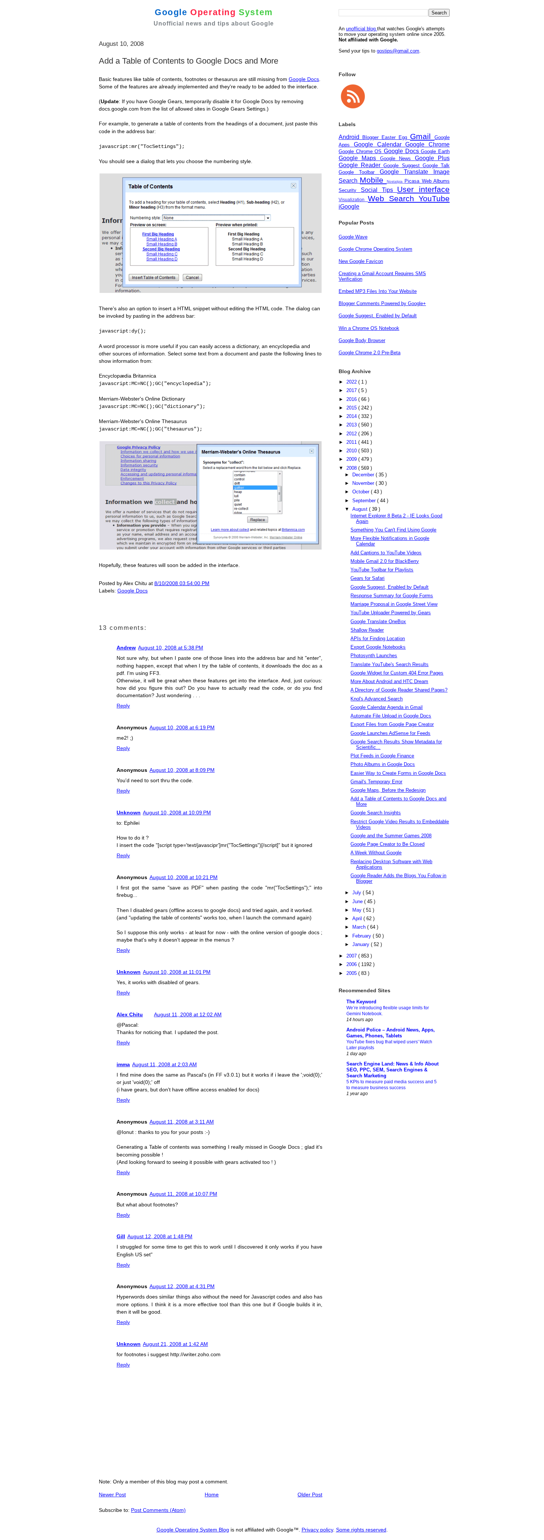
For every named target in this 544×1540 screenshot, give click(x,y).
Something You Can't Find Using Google (393, 530)
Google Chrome (427, 144)
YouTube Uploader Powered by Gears (390, 612)
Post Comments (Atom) (158, 1510)
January (361, 944)
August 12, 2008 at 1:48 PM (159, 1236)
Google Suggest (402, 165)
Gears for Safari (367, 578)
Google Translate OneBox (378, 621)
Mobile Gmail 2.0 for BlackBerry (384, 561)
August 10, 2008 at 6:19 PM (182, 727)
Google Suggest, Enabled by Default (378, 315)
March (359, 927)
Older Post (310, 1494)
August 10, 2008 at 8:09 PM (182, 770)
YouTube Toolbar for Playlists (381, 570)
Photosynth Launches (373, 655)
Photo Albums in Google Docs (382, 764)
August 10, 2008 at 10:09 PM (177, 812)
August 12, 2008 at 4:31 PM (182, 1286)
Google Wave (353, 237)
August (360, 509)
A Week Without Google (376, 852)
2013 (352, 425)
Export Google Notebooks (378, 647)
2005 (352, 973)
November (364, 483)
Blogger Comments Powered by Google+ (382, 303)
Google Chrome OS (361, 151)
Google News (397, 158)
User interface (423, 189)
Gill (121, 1236)
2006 (352, 964)
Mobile (373, 180)
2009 (352, 459)
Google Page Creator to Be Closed (387, 844)
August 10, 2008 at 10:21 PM (184, 877)
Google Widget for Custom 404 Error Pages (396, 673)
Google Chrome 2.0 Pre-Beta (369, 352)
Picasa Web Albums (427, 181)
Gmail (422, 136)
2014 (352, 416)
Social (371, 190)
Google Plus (432, 158)
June (358, 901)
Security (350, 190)
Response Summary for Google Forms (391, 595)
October (361, 491)
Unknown (129, 812)
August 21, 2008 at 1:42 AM (175, 1344)
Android (350, 137)
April (357, 918)
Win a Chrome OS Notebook (369, 328)
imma (123, 1064)
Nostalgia (395, 181)
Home (212, 1494)
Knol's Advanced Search (376, 699)
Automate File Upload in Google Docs (390, 716)
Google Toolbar (359, 172)
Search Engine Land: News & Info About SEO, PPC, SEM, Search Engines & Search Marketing (392, 1069)
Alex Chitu (130, 1014)
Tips (389, 190)
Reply (123, 706)
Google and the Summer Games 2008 (390, 835)
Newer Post (112, 1494)
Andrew (126, 648)
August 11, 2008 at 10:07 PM (183, 1194)
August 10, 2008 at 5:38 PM (170, 648)
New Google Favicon (361, 261)
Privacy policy (317, 1530)
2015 (352, 408)
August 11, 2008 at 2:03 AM (164, 1064)
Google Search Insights (375, 812)
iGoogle (349, 206)
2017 (352, 390)
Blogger (372, 137)
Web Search (393, 198)
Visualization (353, 199)
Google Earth (435, 151)
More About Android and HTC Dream (389, 681)
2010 (352, 450)
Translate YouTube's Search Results (389, 664)
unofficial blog (361, 28)
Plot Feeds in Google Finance (382, 756)
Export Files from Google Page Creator (392, 724)
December (364, 474)
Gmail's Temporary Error (376, 781)
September (364, 500)
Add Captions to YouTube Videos (386, 552)
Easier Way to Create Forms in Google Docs (398, 773)
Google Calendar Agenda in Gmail (386, 707)
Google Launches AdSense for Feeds (390, 733)
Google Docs (304, 79)
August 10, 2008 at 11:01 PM (177, 972)
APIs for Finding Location (377, 638)
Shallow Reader (367, 630)
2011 (352, 442)
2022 (352, 382)
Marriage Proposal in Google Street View (393, 604)
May (357, 910)
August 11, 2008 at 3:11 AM (182, 1122)
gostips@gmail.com (398, 51)
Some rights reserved (361, 1530)
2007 (352, 956)
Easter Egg (396, 137)
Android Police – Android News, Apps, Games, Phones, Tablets (390, 1033)
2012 (352, 433)
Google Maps (359, 158)
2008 (352, 468)
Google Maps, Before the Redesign (388, 790)
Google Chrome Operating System (375, 249)
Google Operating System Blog (193, 1530)
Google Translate (407, 172)
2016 (352, 399)
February (362, 936)
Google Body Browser (362, 340)
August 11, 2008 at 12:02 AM (188, 1014)
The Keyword (361, 1001)
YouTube (434, 198)
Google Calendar (380, 144)
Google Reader (361, 165)
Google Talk (436, 165)
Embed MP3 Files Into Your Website (378, 291)
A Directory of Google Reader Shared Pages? (398, 690)
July (357, 892)
